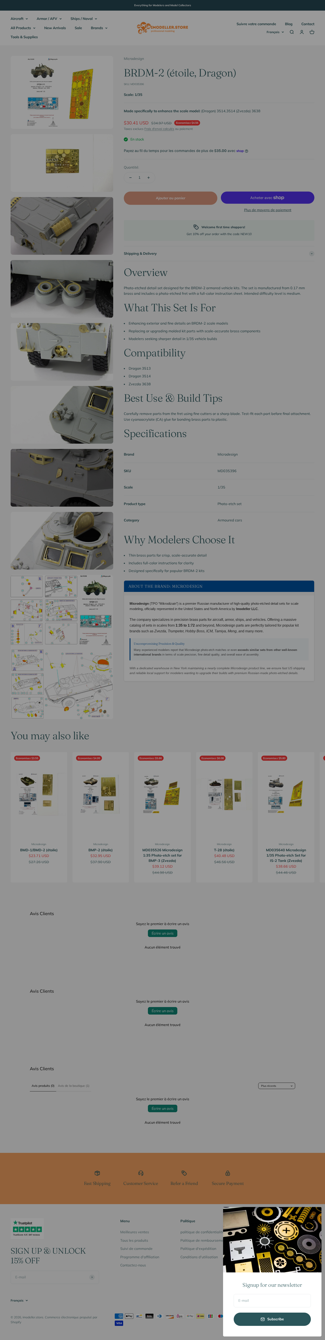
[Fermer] (312, 1216)
